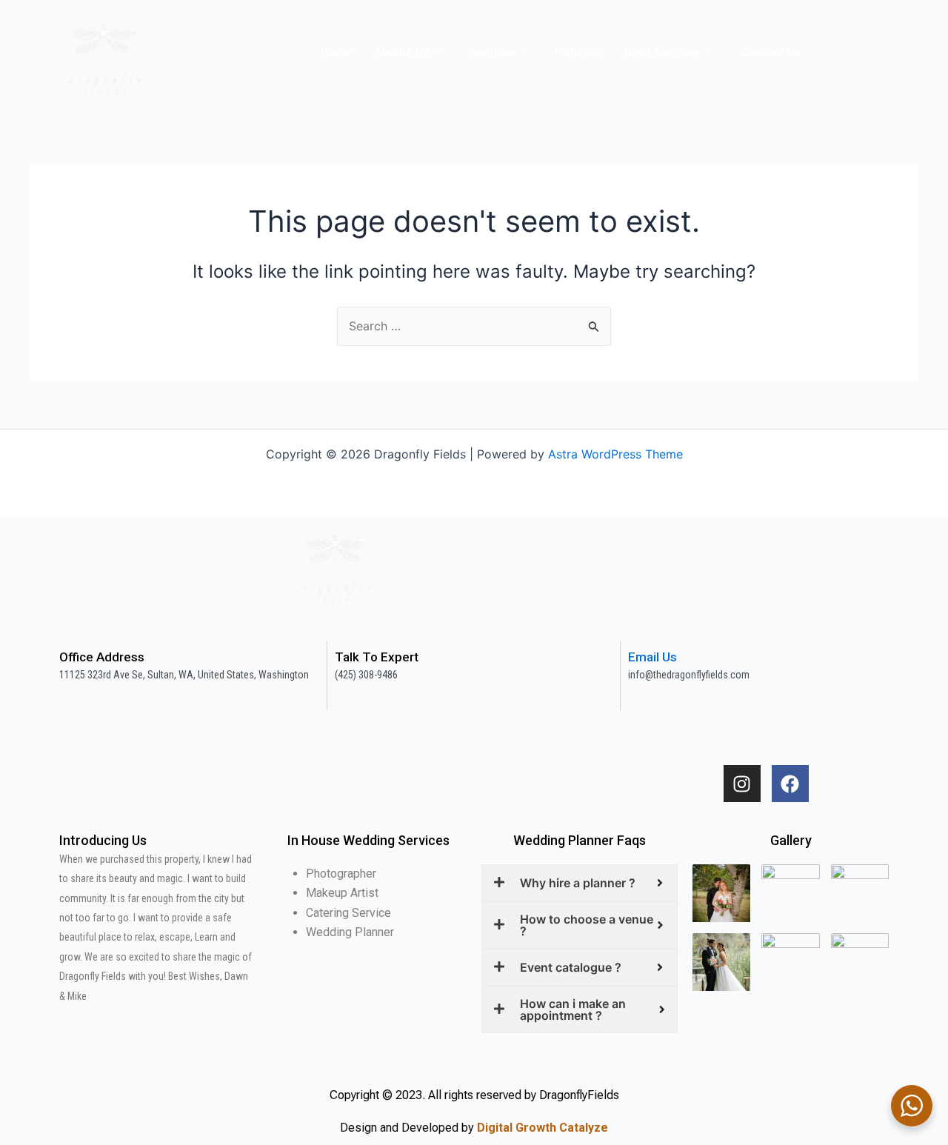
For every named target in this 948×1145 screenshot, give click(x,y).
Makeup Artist (342, 893)
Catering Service (348, 913)
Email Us (652, 657)
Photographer (341, 874)
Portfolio (578, 51)
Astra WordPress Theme (615, 454)
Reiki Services (662, 51)
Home (336, 51)
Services (492, 51)
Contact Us (770, 51)
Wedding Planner (350, 932)
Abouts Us (402, 51)
